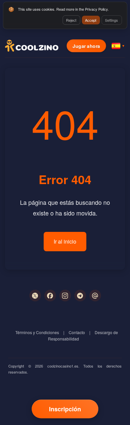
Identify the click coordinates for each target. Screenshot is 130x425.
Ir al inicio (65, 241)
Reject (71, 20)
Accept (90, 20)
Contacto (77, 332)
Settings (111, 20)
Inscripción (65, 409)
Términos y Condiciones (37, 332)
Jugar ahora (86, 45)
